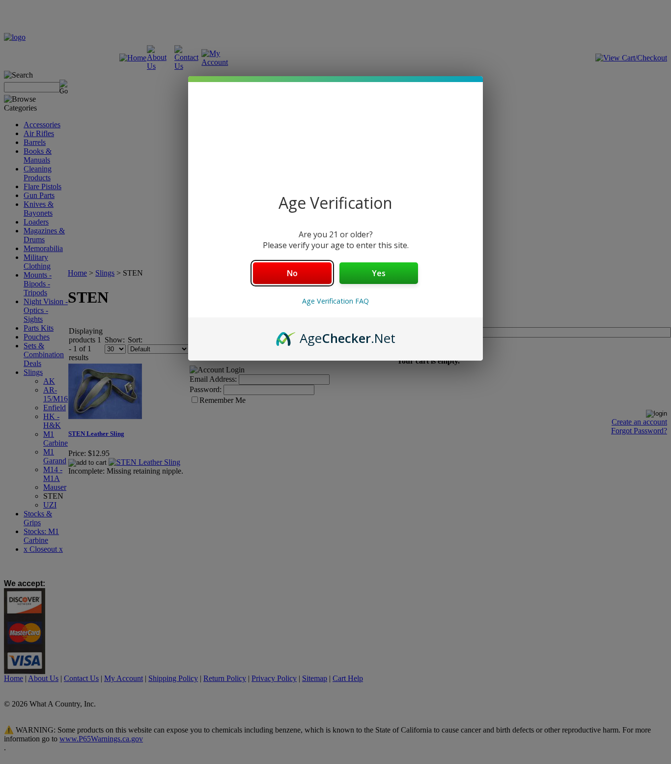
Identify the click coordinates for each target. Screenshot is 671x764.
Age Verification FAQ (335, 301)
